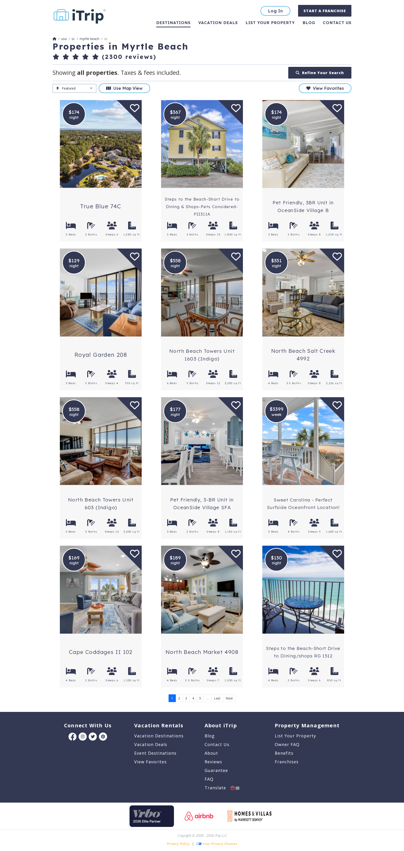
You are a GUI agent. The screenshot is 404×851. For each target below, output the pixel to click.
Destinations (173, 22)
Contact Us (217, 744)
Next (229, 698)
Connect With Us (88, 725)
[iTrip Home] (54, 38)
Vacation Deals (218, 22)
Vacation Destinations (159, 736)
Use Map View (127, 88)
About (211, 753)
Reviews (213, 761)
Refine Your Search (322, 72)
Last (217, 698)
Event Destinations (155, 753)
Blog (309, 22)
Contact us (337, 22)
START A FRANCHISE (324, 10)
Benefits (284, 753)
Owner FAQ (287, 744)
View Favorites (327, 88)
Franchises (287, 761)
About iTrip (221, 725)
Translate (217, 787)
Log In (275, 11)
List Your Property (270, 22)
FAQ (209, 779)
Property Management (307, 725)
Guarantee (216, 770)
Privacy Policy (178, 843)
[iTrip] (80, 15)
